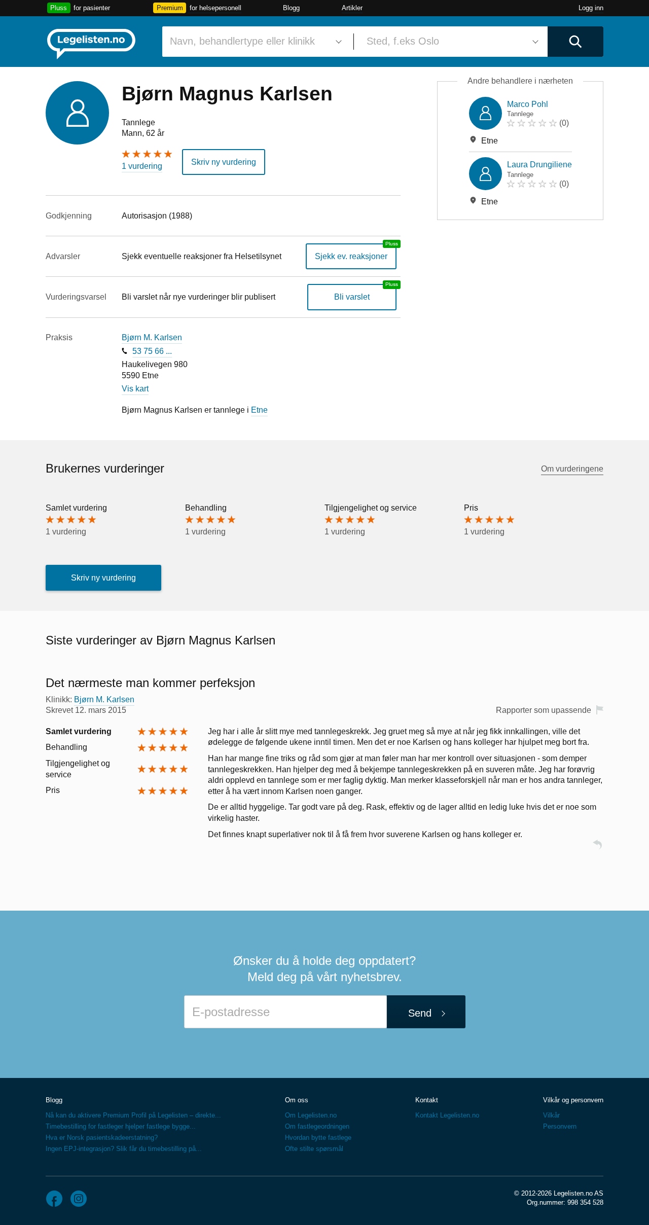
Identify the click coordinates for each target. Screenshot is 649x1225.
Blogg (291, 8)
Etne (259, 410)
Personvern (559, 1126)
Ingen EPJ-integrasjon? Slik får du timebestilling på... (124, 1148)
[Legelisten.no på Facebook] (54, 1198)
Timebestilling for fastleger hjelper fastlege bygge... (121, 1126)
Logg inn (591, 8)
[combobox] (254, 41)
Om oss (296, 1100)
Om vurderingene (572, 468)
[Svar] (597, 849)
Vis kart (135, 388)
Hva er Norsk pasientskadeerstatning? (102, 1137)
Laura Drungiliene (539, 164)
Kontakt (426, 1100)
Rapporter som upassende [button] (543, 710)
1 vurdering (142, 166)
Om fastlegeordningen (317, 1126)
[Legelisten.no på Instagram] (78, 1198)
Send (419, 1013)
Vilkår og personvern (573, 1100)
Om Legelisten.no (311, 1115)
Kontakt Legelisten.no (447, 1115)
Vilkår (551, 1115)
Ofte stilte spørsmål (314, 1148)
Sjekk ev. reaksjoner (351, 256)
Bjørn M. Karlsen (152, 337)
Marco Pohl (527, 104)
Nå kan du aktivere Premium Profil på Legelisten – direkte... (133, 1115)
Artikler (352, 8)
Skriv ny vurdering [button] (223, 162)
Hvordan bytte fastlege (318, 1137)
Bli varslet (352, 297)
